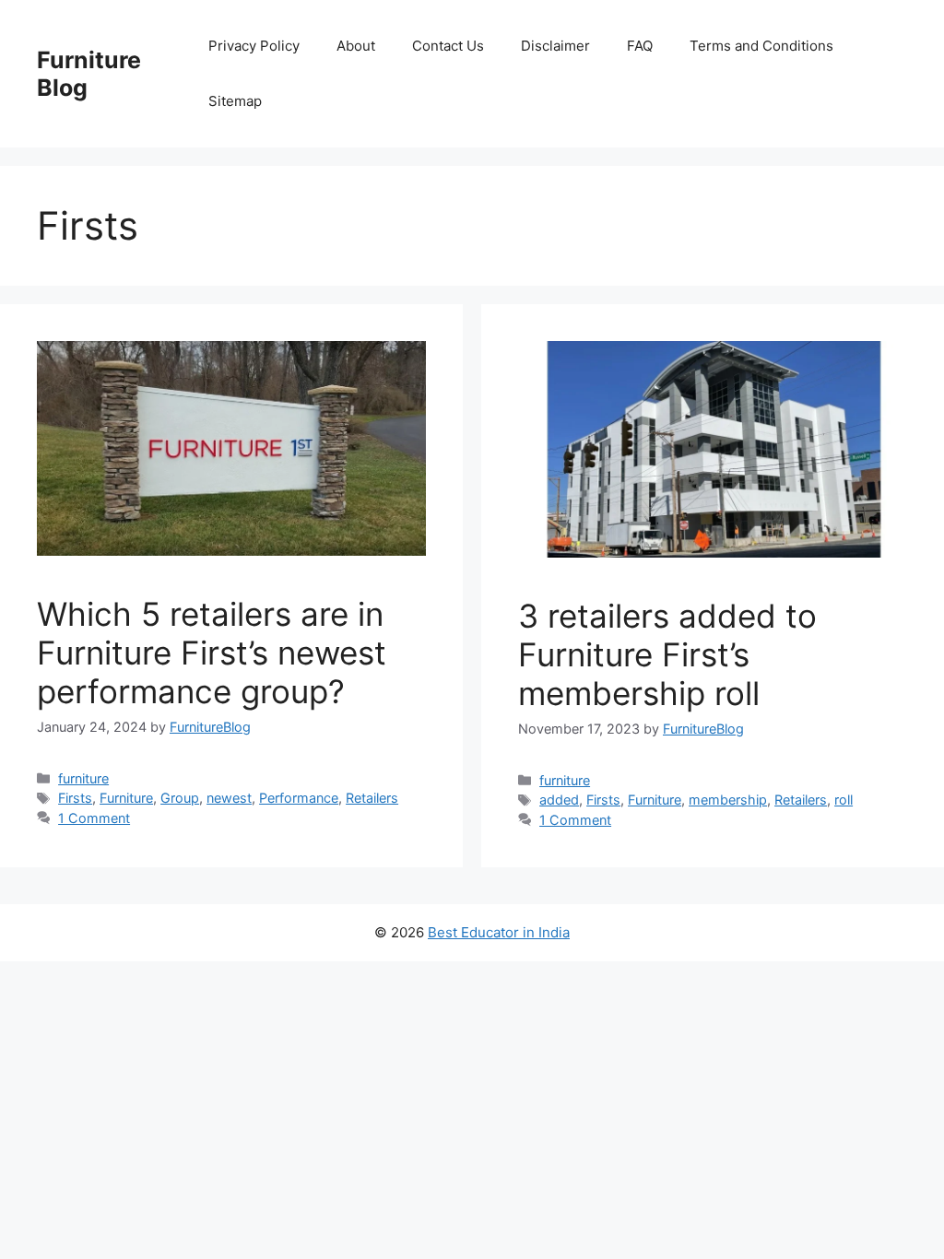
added (559, 799)
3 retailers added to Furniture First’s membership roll (667, 654)
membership (728, 799)
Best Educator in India (499, 932)
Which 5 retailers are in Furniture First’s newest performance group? (211, 652)
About (355, 45)
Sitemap (235, 101)
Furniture (126, 798)
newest (229, 798)
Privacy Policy (254, 45)
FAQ (640, 45)
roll (843, 799)
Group (179, 798)
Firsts (75, 798)
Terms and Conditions (761, 45)
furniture (83, 778)
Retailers (372, 798)
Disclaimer (555, 45)
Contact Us (448, 45)
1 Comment (94, 818)
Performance (298, 798)
